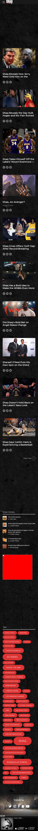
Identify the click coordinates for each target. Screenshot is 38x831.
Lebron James (12, 691)
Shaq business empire (14, 748)
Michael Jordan (26, 705)
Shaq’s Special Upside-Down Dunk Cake (21, 523)
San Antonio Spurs (13, 734)
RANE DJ (28, 725)
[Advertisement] (19, 24)
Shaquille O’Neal (17, 762)
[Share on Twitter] (7, 82)
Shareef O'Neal (11, 768)
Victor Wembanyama (21, 773)
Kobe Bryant (10, 685)
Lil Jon (26, 691)
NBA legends (24, 715)
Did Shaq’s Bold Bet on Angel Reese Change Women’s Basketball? (16, 325)
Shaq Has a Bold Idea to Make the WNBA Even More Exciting (18, 288)
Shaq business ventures (14, 752)
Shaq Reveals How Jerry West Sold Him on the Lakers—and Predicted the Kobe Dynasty (18, 78)
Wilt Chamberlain (10, 777)
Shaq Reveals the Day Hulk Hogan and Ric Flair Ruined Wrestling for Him (18, 116)
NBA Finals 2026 (21, 710)
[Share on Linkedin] (10, 82)
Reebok (8, 729)
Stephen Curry (26, 768)
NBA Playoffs (22, 720)
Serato (7, 741)
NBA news (8, 720)
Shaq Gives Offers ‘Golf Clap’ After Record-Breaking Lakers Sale (19, 249)
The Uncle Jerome (14, 517)
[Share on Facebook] (4, 82)
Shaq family (8, 756)
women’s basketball (13, 782)
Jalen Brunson (9, 672)
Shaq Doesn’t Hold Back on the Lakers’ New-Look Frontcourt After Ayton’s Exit (18, 406)
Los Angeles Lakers (15, 696)
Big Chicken (9, 637)
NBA (7, 710)
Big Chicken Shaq (12, 642)
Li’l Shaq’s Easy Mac (14, 539)
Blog (5, 70)
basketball (23, 632)
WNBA (23, 777)
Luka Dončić (9, 701)
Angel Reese (9, 632)
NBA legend (10, 715)
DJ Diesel (12, 657)
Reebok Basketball (22, 729)
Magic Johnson (22, 701)
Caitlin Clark (9, 646)
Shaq (22, 740)
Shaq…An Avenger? (14, 202)
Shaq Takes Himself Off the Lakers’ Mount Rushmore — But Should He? (18, 162)
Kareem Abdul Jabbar (14, 677)
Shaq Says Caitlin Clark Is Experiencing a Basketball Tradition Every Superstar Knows (17, 446)
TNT (6, 772)
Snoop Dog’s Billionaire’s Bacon (18, 545)
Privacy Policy (19, 810)
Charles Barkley (13, 651)
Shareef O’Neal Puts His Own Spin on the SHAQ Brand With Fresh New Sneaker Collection (16, 366)
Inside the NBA (13, 667)
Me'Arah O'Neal (9, 705)
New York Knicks (12, 725)
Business (26, 641)
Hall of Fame (9, 662)
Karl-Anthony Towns (11, 681)
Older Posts (27, 458)
